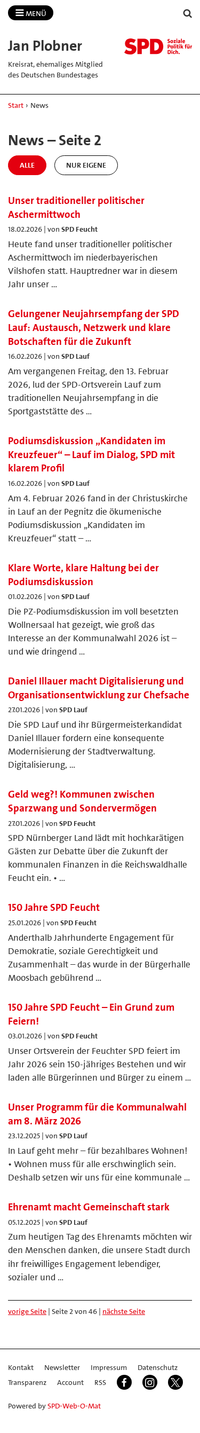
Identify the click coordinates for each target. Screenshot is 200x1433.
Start (15, 105)
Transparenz (27, 1382)
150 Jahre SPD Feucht (54, 907)
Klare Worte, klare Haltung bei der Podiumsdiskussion (83, 574)
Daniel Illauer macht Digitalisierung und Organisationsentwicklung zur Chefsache (98, 688)
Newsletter (62, 1367)
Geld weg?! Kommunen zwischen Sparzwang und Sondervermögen (82, 801)
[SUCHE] (188, 13)
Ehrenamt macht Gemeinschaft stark (89, 1207)
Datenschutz (158, 1367)
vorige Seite (27, 1311)
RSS (100, 1382)
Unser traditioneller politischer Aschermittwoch (76, 207)
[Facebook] (124, 1382)
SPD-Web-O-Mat (74, 1406)
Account (70, 1382)
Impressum (109, 1367)
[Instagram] (149, 1382)
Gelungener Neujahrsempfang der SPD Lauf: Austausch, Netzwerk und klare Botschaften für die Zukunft (93, 327)
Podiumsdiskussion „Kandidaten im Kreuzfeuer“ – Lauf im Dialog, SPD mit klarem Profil (91, 454)
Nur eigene (86, 165)
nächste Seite (123, 1311)
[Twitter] (175, 1382)
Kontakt (21, 1367)
